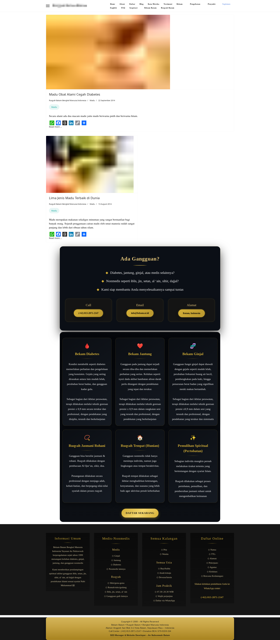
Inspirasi (134, 8)
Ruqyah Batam (167, 8)
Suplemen (226, 4)
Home (112, 4)
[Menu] (48, 6)
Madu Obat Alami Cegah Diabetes (74, 94)
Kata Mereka (153, 4)
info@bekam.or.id (140, 313)
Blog (142, 4)
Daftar (132, 4)
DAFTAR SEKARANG (140, 513)
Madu (92, 100)
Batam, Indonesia (191, 313)
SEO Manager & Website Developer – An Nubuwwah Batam (140, 635)
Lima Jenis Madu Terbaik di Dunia (74, 198)
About (122, 4)
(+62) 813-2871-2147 (88, 313)
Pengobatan (195, 4)
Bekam (180, 4)
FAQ (123, 8)
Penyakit (212, 4)
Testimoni (168, 4)
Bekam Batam (150, 8)
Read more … (55, 126)
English (113, 8)
